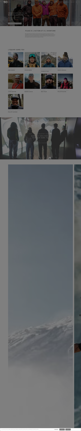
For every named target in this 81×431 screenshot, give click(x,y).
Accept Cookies (68, 429)
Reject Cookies (62, 429)
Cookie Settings (56, 429)
